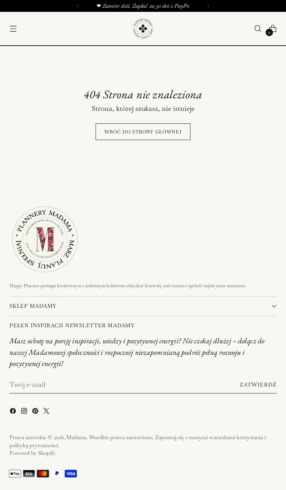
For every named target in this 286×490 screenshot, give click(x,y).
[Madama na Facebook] (13, 412)
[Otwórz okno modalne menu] (13, 29)
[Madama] (143, 29)
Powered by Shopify (32, 453)
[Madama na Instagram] (25, 412)
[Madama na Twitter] (47, 412)
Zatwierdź (258, 384)
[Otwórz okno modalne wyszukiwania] (258, 29)
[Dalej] (208, 6)
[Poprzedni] (77, 6)
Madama (76, 437)
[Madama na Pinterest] (36, 412)
